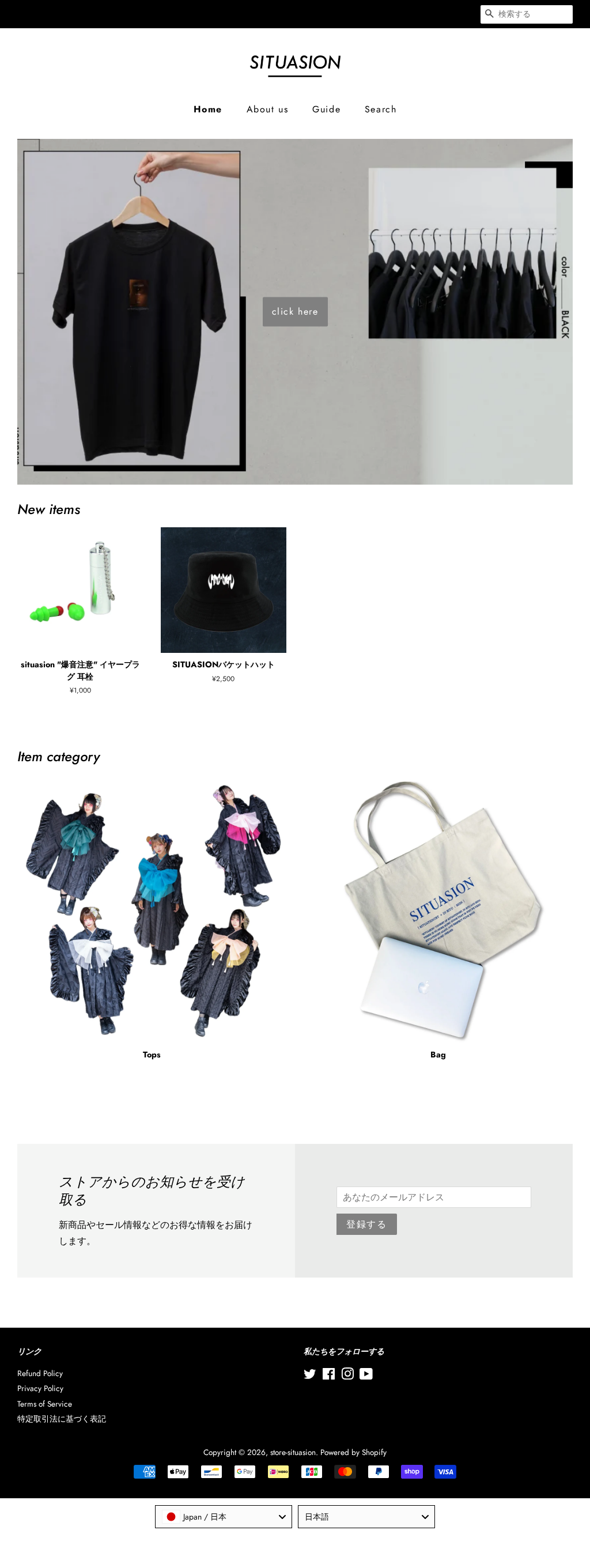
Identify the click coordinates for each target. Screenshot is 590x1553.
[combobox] (223, 1516)
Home (208, 109)
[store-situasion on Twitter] (310, 1376)
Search (381, 109)
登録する (366, 1224)
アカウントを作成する (370, 14)
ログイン (278, 14)
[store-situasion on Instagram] (347, 1376)
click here (295, 311)
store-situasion (293, 1452)
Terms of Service (44, 1404)
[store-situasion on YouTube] (366, 1376)
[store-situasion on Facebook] (328, 1376)
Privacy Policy (40, 1388)
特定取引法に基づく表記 (61, 1418)
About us (268, 109)
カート (454, 14)
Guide (326, 109)
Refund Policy (40, 1373)
